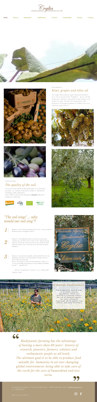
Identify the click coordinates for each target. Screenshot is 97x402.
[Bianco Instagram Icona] (76, 394)
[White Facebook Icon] (81, 394)
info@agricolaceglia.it (75, 387)
